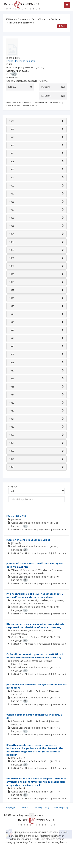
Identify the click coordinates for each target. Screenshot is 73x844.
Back (63, 26)
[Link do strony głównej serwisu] (22, 5)
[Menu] (67, 5)
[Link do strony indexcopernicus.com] (37, 821)
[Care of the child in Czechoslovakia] (28, 539)
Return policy (61, 807)
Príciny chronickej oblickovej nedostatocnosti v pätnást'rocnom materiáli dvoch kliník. (34, 595)
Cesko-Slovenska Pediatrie (46, 19)
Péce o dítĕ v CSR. (16, 516)
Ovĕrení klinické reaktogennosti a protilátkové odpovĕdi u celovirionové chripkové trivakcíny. (34, 656)
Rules (25, 807)
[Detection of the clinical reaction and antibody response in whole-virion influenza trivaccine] (35, 625)
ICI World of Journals (17, 19)
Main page (9, 807)
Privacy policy (42, 807)
